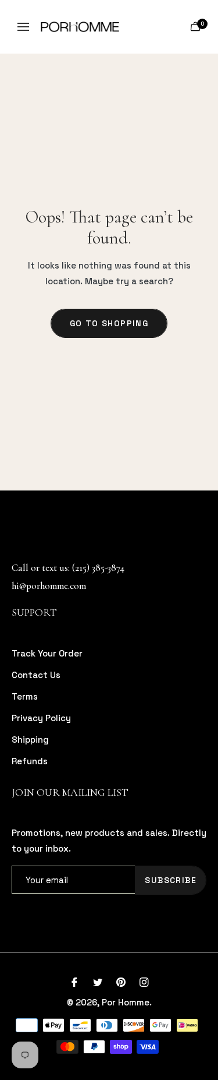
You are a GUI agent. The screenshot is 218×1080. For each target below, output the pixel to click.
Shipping (30, 739)
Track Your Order (47, 653)
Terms (25, 696)
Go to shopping (109, 323)
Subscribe (170, 880)
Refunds (30, 761)
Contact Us (36, 674)
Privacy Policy (41, 717)
